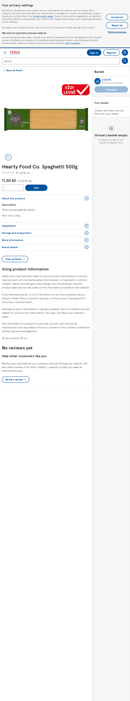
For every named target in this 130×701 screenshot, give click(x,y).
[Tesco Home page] (15, 52)
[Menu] (5, 52)
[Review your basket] (97, 81)
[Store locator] (125, 52)
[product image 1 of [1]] (46, 119)
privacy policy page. (43, 16)
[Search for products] (125, 61)
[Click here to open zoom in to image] (8, 157)
